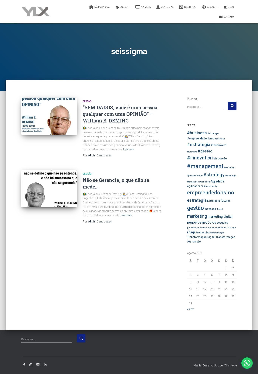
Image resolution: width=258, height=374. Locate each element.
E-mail (38, 364)
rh (227, 227)
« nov (190, 309)
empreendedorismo (210, 192)
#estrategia (198, 144)
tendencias (203, 232)
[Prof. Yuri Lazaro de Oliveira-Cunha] (36, 11)
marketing (197, 216)
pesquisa (222, 222)
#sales (200, 175)
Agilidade (217, 181)
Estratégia (213, 200)
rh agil (233, 227)
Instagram (31, 365)
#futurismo (192, 152)
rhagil (191, 232)
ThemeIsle (230, 365)
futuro (225, 200)
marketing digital (220, 217)
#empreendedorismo (200, 138)
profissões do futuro (197, 227)
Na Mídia (146, 7)
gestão (195, 208)
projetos (212, 227)
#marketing (229, 167)
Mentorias (167, 7)
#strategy (214, 174)
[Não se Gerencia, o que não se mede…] (49, 188)
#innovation (200, 158)
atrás (104, 155)
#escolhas (220, 139)
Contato (228, 16)
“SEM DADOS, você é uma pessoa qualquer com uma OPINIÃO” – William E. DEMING (120, 114)
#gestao (205, 151)
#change (213, 133)
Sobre (124, 7)
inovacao (210, 209)
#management (205, 166)
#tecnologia (230, 175)
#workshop (204, 182)
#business (197, 132)
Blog (231, 7)
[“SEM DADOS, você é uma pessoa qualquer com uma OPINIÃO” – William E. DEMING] (49, 116)
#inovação (220, 158)
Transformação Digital (201, 237)
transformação (217, 233)
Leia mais (128, 149)
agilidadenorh (196, 186)
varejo (197, 241)
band (207, 186)
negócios (209, 222)
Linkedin (45, 365)
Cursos (211, 7)
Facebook (24, 365)
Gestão (87, 101)
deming (214, 186)
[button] (247, 363)
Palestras (190, 7)
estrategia (197, 200)
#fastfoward (218, 145)
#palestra (191, 175)
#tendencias (193, 182)
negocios (194, 222)
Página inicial (102, 7)
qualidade (221, 227)
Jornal (220, 209)
